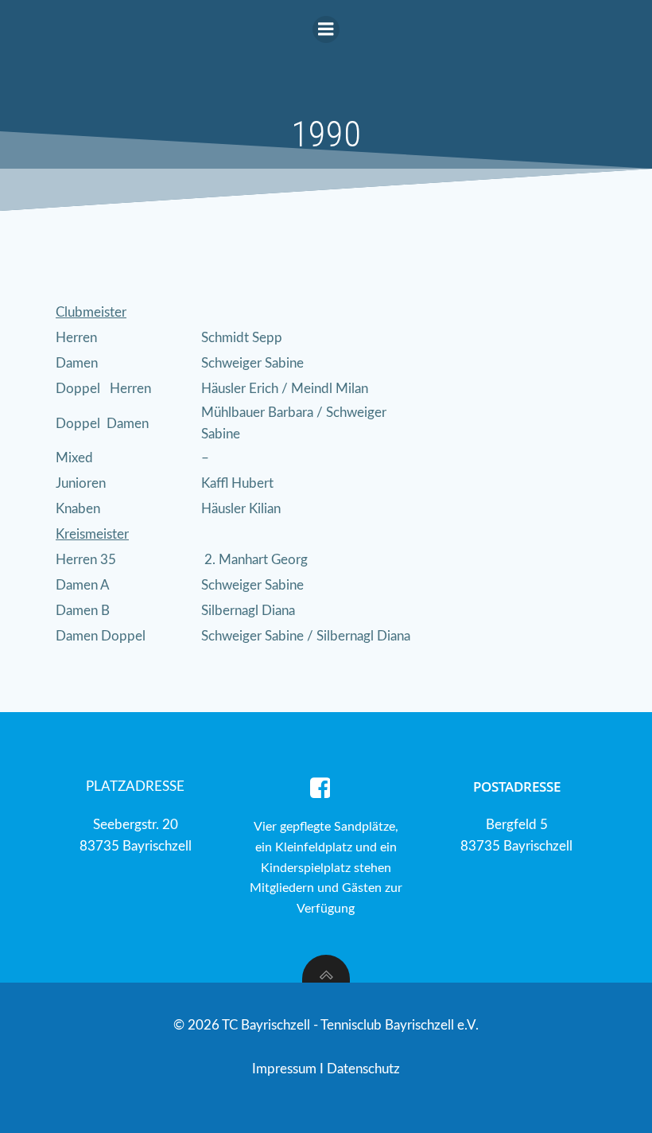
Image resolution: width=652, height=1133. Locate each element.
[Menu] (326, 29)
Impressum (286, 1069)
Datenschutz (363, 1069)
